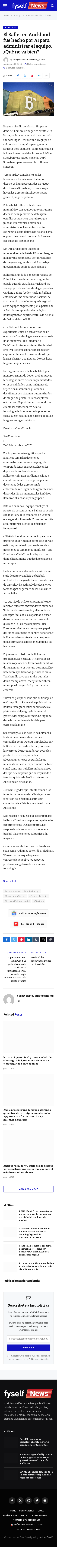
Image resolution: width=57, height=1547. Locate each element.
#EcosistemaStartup (15, 896)
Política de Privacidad (15, 1515)
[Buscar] (52, 5)
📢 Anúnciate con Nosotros (27, 1524)
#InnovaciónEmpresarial (17, 901)
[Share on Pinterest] (32, 75)
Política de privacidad (39, 1359)
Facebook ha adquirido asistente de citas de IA (41, 961)
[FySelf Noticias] (30, 5)
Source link (10, 881)
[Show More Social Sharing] (46, 75)
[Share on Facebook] (18, 75)
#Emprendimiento (38, 896)
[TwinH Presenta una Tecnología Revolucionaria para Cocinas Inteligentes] (11, 1442)
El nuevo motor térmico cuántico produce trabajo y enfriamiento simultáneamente (36, 1266)
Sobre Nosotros (41, 1515)
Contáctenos (27, 1510)
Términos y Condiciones (26, 1520)
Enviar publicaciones (28, 1529)
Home (13, 1510)
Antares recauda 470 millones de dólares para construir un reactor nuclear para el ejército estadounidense (28, 1169)
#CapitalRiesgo (31, 891)
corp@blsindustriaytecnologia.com (29, 59)
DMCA (41, 1510)
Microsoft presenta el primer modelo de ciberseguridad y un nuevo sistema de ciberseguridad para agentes (27, 1060)
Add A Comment (28, 1189)
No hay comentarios (36, 64)
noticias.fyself (45, 1537)
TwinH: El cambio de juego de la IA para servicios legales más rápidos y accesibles (36, 1475)
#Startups (39, 901)
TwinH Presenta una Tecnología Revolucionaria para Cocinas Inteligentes (34, 1442)
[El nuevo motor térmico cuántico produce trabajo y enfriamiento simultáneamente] (10, 1267)
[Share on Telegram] (39, 75)
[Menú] (5, 5)
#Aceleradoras (12, 891)
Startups (10, 27)
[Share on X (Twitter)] (25, 75)
